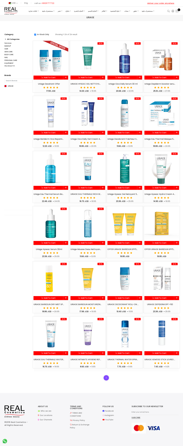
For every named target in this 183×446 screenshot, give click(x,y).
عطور (135, 11)
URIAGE (10, 86)
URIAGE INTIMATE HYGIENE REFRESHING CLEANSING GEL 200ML (86, 359)
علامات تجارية (33, 11)
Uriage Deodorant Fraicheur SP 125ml (123, 139)
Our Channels (45, 419)
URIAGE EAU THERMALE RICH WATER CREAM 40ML (86, 194)
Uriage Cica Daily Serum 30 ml (123, 83)
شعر (59, 11)
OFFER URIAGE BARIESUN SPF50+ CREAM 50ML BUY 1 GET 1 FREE (123, 249)
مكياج (68, 11)
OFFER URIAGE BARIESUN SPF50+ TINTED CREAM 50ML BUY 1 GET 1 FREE (160, 249)
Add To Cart (49, 77)
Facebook (109, 411)
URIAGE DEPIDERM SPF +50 (160, 304)
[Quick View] (65, 78)
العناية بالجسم (92, 11)
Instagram (109, 415)
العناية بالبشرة (78, 11)
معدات (126, 11)
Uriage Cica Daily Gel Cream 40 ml (86, 139)
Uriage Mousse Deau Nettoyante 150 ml (86, 249)
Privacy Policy (78, 420)
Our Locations (45, 415)
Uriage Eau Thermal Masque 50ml (160, 139)
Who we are (45, 411)
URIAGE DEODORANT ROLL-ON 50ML (123, 304)
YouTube (109, 419)
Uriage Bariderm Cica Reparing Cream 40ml (49, 139)
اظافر (104, 11)
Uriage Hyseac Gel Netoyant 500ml (123, 194)
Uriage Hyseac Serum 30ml (49, 249)
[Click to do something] (5, 441)
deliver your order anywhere (160, 3)
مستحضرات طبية (47, 11)
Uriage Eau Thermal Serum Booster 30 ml (49, 194)
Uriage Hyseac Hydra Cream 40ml (160, 194)
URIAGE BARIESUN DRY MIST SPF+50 (49, 304)
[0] (177, 11)
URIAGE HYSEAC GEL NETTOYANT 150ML (86, 83)
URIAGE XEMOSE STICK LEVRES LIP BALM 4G (160, 359)
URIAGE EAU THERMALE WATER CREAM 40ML (49, 359)
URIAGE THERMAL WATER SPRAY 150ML (123, 359)
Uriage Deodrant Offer (49, 83)
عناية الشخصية (115, 11)
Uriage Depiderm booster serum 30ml (160, 83)
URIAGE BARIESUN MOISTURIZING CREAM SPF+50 (86, 304)
